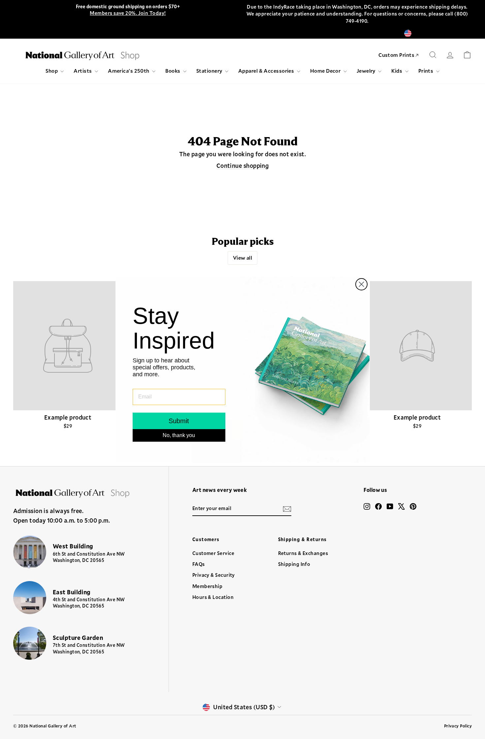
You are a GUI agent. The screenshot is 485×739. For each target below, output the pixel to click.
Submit (179, 421)
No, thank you (179, 435)
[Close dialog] (361, 284)
